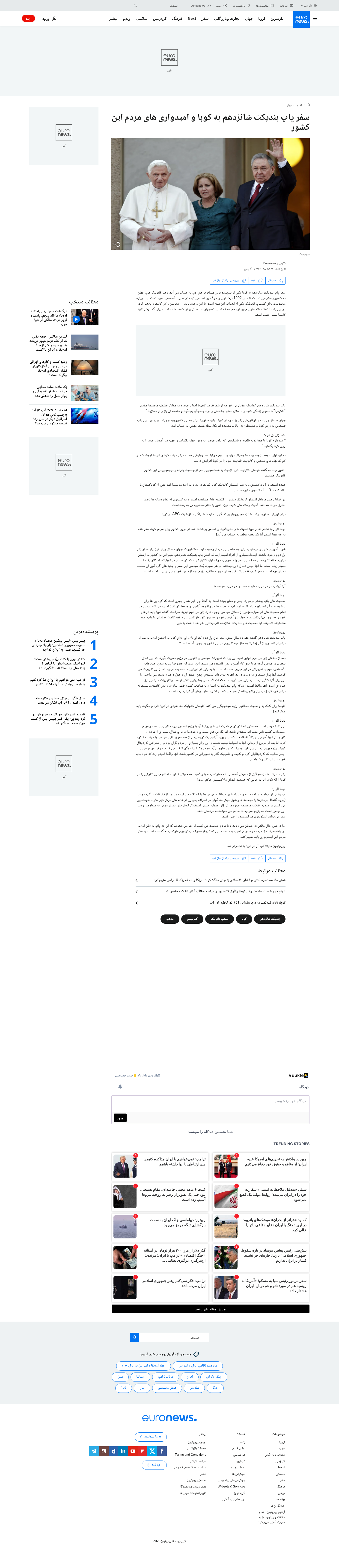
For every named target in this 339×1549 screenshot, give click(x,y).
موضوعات (278, 1434)
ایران (190, 1377)
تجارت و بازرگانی (226, 18)
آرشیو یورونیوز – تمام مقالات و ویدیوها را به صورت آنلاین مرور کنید (271, 1517)
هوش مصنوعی (167, 1388)
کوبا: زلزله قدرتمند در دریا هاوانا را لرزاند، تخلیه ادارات (247, 903)
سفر (205, 18)
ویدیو (126, 18)
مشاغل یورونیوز (196, 1480)
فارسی (308, 5)
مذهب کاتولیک (219, 919)
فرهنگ (177, 18)
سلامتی (141, 18)
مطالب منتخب (83, 302)
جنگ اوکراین (214, 1377)
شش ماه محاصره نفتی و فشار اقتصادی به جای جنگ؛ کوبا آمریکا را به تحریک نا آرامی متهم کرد (219, 880)
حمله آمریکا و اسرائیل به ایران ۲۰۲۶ (143, 1366)
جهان (249, 18)
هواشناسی (239, 1455)
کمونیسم (192, 919)
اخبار (299, 105)
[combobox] (159, 5)
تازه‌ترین (277, 18)
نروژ (123, 1388)
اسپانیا (140, 1377)
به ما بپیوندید (237, 1467)
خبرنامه (156, 1465)
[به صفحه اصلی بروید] (301, 19)
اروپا (261, 18)
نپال (142, 1388)
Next (192, 18)
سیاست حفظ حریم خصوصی (189, 1467)
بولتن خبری (238, 1448)
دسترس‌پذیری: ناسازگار (192, 1487)
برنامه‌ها (280, 1499)
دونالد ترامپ (165, 1377)
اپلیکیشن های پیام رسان (231, 1480)
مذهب (170, 919)
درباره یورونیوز (197, 1442)
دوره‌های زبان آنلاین (233, 1499)
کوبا (244, 919)
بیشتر (202, 1434)
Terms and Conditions (190, 1455)
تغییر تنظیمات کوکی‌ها (193, 1493)
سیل (120, 1377)
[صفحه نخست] (308, 105)
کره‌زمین (160, 18)
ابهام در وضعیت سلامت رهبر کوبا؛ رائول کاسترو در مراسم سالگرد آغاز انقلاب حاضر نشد (224, 891)
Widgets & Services (231, 1487)
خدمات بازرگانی (196, 1448)
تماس (203, 1474)
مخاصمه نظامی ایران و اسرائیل (197, 1366)
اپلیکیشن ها (238, 1474)
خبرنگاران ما (278, 1505)
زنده (28, 18)
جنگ (215, 1388)
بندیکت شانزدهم (270, 919)
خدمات (241, 1434)
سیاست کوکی (198, 1461)
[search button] (135, 5)
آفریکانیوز (239, 1493)
